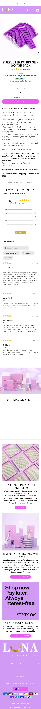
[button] (20, 209)
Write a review (20, 232)
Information (21, 676)
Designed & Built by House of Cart (20, 707)
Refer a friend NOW (20, 576)
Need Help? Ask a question (20, 183)
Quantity (20, 89)
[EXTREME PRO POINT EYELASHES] (20, 462)
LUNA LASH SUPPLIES (20, 663)
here (7, 163)
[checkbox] (8, 258)
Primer (12, 120)
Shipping (13, 81)
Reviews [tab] (9, 241)
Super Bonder (17, 127)
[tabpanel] (20, 302)
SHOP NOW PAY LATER (20, 636)
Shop (20, 670)
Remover (30, 134)
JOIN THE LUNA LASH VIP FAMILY (20, 683)
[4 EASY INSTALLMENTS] (20, 601)
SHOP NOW (20, 507)
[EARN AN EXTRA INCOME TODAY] (20, 531)
